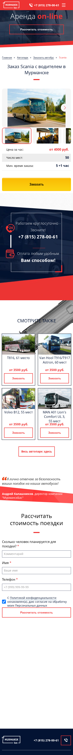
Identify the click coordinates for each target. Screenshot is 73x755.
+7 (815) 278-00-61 (46, 5)
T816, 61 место (18, 358)
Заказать (36, 184)
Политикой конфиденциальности (33, 598)
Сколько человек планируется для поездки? (29, 543)
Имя (6, 563)
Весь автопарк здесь (36, 451)
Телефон (9, 579)
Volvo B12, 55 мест (18, 412)
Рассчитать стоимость (36, 29)
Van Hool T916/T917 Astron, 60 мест (54, 360)
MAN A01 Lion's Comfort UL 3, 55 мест (54, 416)
